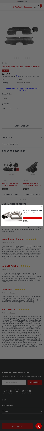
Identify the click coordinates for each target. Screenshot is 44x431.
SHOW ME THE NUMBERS (32, 217)
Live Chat (39, 426)
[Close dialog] (42, 206)
